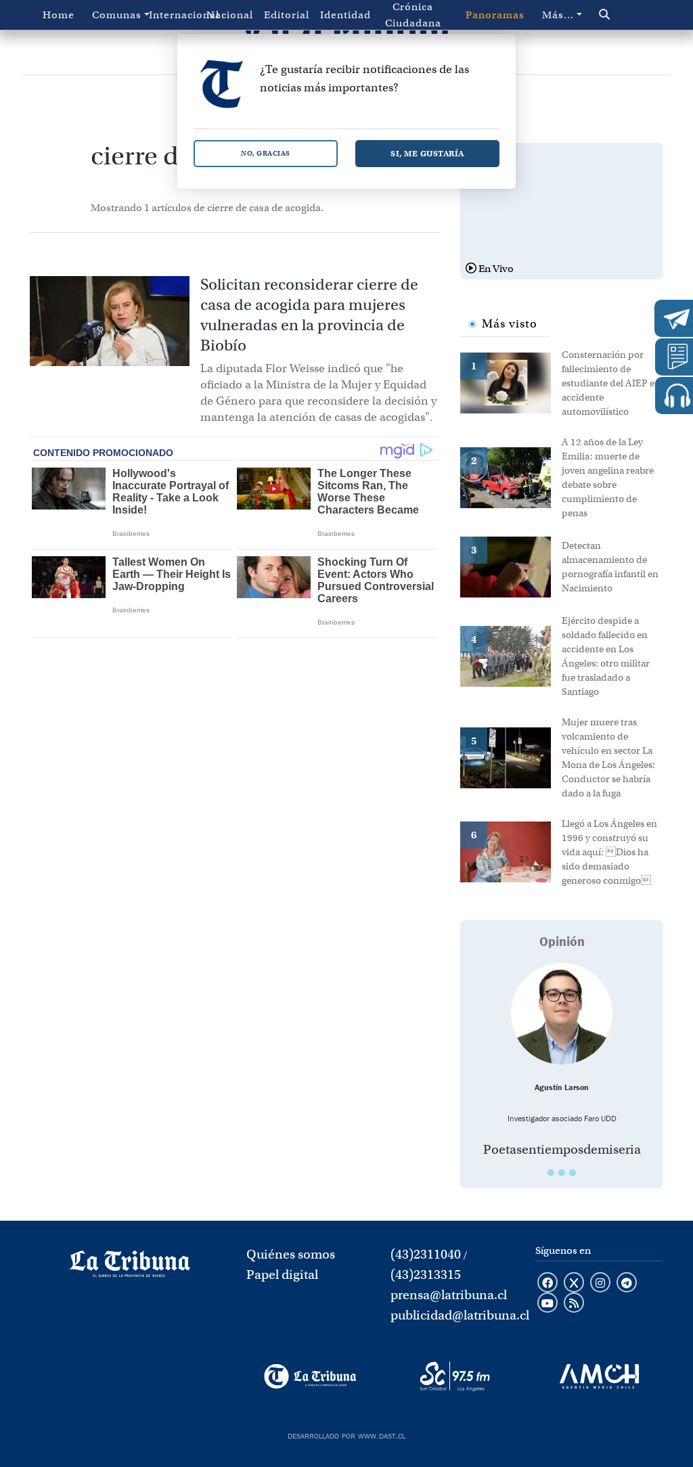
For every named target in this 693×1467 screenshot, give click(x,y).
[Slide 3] (572, 1173)
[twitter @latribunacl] (574, 1284)
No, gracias (265, 153)
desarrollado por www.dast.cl (346, 1434)
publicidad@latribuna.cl (459, 1315)
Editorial (286, 15)
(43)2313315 (425, 1274)
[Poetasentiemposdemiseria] (562, 1013)
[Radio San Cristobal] (454, 1376)
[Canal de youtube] (547, 1304)
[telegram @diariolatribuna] (627, 1284)
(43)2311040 (425, 1254)
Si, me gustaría (427, 153)
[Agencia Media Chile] (599, 1376)
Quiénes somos (290, 1254)
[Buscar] (622, 14)
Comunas (116, 15)
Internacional (174, 15)
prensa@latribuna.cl (448, 1295)
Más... (558, 15)
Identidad (345, 15)
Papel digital (282, 1274)
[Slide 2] (561, 1173)
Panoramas (495, 15)
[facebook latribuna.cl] (547, 1284)
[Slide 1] (550, 1173)
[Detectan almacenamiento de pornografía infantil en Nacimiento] (511, 566)
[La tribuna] (130, 1268)
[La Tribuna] (310, 1376)
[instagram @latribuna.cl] (600, 1284)
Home (58, 15)
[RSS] (574, 1304)
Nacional (229, 15)
